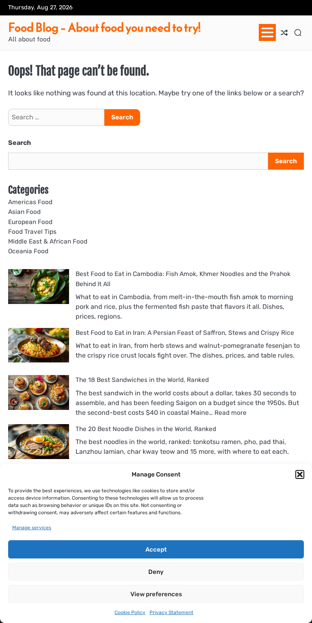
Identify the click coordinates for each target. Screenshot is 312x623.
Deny (156, 572)
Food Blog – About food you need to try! (104, 27)
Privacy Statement (171, 612)
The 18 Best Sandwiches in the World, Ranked (142, 380)
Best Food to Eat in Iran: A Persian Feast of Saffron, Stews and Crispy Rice (185, 332)
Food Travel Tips (32, 231)
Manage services (31, 527)
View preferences (156, 594)
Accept (156, 549)
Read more (230, 412)
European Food (30, 222)
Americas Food (30, 202)
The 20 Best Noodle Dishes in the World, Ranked (146, 429)
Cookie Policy (130, 612)
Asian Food (24, 212)
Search (19, 143)
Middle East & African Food (47, 241)
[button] (300, 474)
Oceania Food (28, 251)
